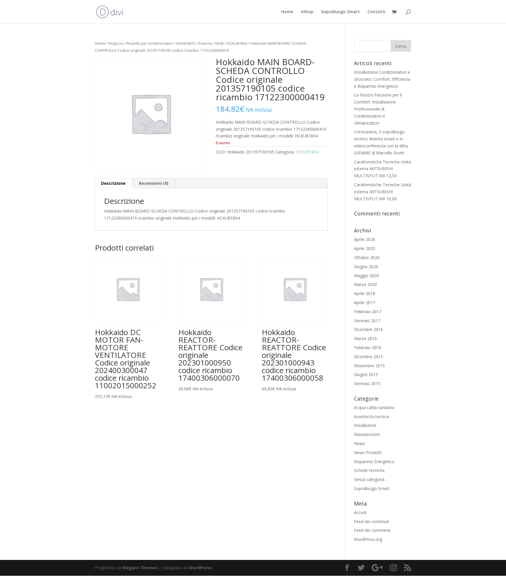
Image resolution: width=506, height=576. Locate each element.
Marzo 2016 (365, 338)
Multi (219, 43)
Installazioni (365, 425)
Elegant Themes (140, 567)
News (359, 443)
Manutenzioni (367, 434)
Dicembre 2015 (368, 356)
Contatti (376, 12)
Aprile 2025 (364, 248)
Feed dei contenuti (371, 521)
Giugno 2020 (366, 266)
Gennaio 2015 (367, 383)
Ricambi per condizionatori (149, 43)
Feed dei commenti (372, 530)
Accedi (360, 512)
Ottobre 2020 (367, 257)
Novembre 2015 (369, 365)
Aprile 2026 (364, 239)
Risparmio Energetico (374, 461)
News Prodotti (368, 452)
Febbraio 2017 (367, 311)
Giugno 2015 (366, 374)
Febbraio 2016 (367, 347)
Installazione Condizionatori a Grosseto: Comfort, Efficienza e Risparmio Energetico (382, 79)
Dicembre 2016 (368, 329)
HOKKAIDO (185, 43)
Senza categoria (369, 479)
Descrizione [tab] (113, 183)
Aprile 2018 (364, 293)
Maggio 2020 (366, 275)
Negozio (116, 43)
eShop (307, 12)
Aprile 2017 (364, 302)
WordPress (200, 567)
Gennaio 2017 (367, 320)
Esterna (205, 43)
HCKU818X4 (237, 43)
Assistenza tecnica (371, 416)
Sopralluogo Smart (340, 12)
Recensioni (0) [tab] (153, 183)
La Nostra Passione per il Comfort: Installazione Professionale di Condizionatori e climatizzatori (378, 108)
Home (287, 12)
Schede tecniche (369, 470)
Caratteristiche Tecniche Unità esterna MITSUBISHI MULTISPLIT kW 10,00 (382, 191)
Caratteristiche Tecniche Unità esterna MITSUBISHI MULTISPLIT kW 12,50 (382, 169)
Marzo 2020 (365, 284)
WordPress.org (368, 539)
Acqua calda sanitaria (374, 407)
